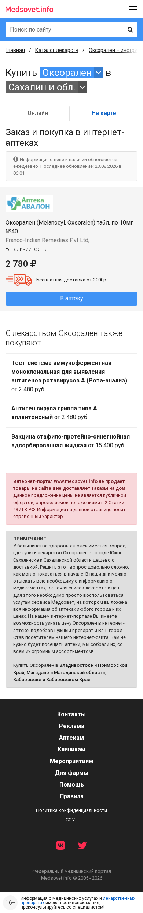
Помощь (71, 784)
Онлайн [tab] (37, 113)
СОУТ (71, 820)
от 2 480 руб (69, 376)
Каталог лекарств (56, 50)
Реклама (71, 725)
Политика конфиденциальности (71, 810)
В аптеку (71, 298)
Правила (72, 796)
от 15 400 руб (70, 441)
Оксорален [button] (67, 72)
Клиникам (71, 749)
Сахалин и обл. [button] (42, 87)
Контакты (71, 714)
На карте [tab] (104, 113)
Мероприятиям (71, 761)
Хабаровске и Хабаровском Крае (52, 679)
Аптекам (71, 737)
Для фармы (71, 772)
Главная (15, 50)
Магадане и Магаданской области (65, 672)
